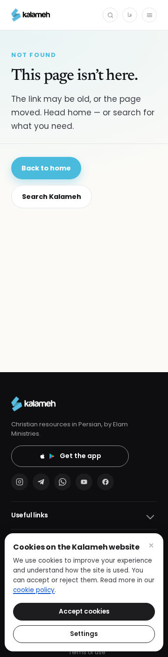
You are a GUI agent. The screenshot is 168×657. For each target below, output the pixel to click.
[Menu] (149, 14)
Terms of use (87, 652)
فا (129, 15)
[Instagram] (19, 481)
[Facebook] (105, 481)
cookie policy (34, 590)
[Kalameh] (30, 14)
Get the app (80, 455)
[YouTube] (84, 481)
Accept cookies (84, 611)
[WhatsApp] (62, 481)
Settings (84, 633)
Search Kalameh (51, 196)
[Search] (110, 14)
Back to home (46, 168)
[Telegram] (41, 481)
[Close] (151, 545)
